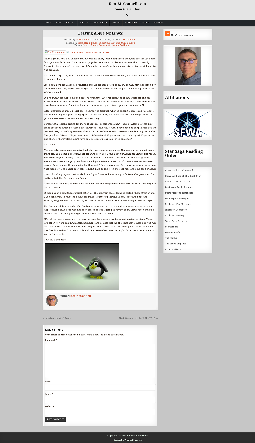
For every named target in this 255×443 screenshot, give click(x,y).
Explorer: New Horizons (178, 204)
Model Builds (100, 23)
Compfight (105, 52)
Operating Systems (109, 43)
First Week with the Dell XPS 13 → (138, 318)
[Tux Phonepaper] (55, 52)
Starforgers (171, 227)
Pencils (84, 23)
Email (49, 394)
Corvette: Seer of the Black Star (183, 176)
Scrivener (113, 45)
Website (49, 406)
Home (48, 23)
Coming (116, 23)
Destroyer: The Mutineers (179, 193)
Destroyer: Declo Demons (179, 187)
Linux (94, 43)
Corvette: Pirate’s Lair (177, 181)
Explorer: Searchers (176, 210)
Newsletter (131, 23)
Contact (157, 23)
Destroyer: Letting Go (177, 198)
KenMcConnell (83, 40)
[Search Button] (127, 15)
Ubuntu (131, 43)
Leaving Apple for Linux (100, 33)
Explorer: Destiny (174, 215)
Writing (124, 45)
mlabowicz (94, 52)
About (145, 23)
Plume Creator (99, 45)
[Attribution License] (78, 52)
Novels (69, 23)
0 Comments (130, 40)
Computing (83, 43)
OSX (123, 43)
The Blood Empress (175, 243)
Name (49, 381)
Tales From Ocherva (176, 221)
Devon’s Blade (172, 232)
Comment (51, 340)
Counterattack (173, 249)
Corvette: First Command (179, 170)
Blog (58, 23)
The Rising (171, 238)
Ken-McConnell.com (127, 4)
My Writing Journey (182, 35)
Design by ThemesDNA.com (128, 440)
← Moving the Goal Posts (57, 318)
